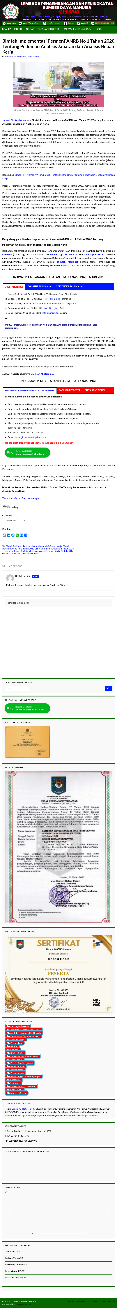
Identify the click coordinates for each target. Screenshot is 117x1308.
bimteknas (9, 56)
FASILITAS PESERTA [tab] (69, 390)
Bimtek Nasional (22, 465)
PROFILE (18, 29)
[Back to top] (110, 1301)
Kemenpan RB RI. (94, 254)
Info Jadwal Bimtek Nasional (24, 553)
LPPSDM (7, 254)
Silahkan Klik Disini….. (43, 373)
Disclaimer (93, 1301)
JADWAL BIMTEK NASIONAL (77, 29)
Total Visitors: (12, 1277)
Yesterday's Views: (14, 1264)
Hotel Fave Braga (51, 298)
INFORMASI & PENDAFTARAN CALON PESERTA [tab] (30, 390)
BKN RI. (73, 254)
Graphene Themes (23, 1304)
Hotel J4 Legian (50, 308)
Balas (35, 576)
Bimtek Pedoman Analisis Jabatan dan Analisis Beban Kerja (34, 546)
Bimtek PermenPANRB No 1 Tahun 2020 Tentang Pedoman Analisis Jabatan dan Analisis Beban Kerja (38, 549)
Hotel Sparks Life (49, 312)
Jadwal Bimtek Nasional (15, 120)
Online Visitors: (13, 1251)
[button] (9, 1213)
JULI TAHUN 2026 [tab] (14, 286)
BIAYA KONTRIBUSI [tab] (95, 390)
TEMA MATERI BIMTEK (48, 29)
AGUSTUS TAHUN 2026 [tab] (39, 286)
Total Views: (11, 1271)
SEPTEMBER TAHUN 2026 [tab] (69, 286)
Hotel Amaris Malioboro (52, 303)
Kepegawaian (20, 56)
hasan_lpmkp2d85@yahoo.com (30, 437)
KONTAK (30, 29)
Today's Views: (12, 1258)
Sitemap (81, 1301)
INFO (98, 29)
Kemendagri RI (58, 254)
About (71, 1301)
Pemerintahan (33, 56)
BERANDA (6, 29)
